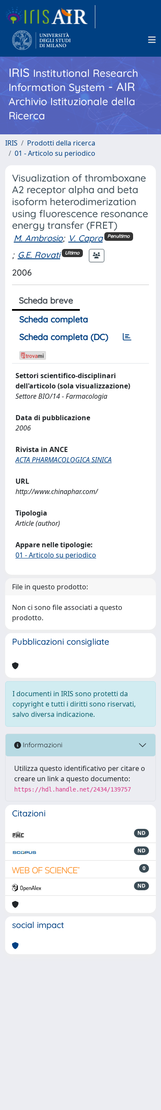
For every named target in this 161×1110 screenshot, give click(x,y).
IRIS (11, 143)
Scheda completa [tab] (53, 319)
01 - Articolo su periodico (55, 153)
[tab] (127, 337)
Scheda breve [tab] (46, 300)
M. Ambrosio (38, 238)
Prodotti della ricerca (61, 143)
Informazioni (41, 744)
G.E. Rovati (39, 254)
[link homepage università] (41, 40)
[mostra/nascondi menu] (152, 40)
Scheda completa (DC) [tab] (63, 336)
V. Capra (85, 238)
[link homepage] (50, 16)
